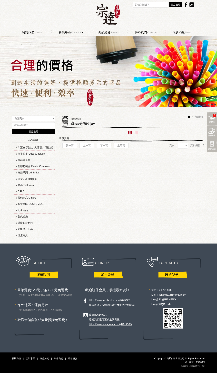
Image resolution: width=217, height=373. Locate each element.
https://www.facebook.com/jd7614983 (109, 300)
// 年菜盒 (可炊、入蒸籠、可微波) (34, 147)
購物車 (212, 118)
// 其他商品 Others (26, 197)
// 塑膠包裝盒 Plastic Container (33, 166)
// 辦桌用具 (22, 235)
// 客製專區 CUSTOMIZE (30, 203)
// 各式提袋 (22, 216)
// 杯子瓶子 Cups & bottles (30, 153)
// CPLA (20, 191)
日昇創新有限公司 (108, 14)
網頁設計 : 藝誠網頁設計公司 (193, 366)
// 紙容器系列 (23, 159)
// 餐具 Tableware (25, 185)
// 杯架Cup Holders (26, 178)
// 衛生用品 (22, 210)
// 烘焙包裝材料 (24, 222)
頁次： (173, 145)
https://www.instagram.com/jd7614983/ (110, 324)
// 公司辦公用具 (24, 229)
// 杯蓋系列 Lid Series (28, 172)
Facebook (186, 4)
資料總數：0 (197, 145)
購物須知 (212, 149)
